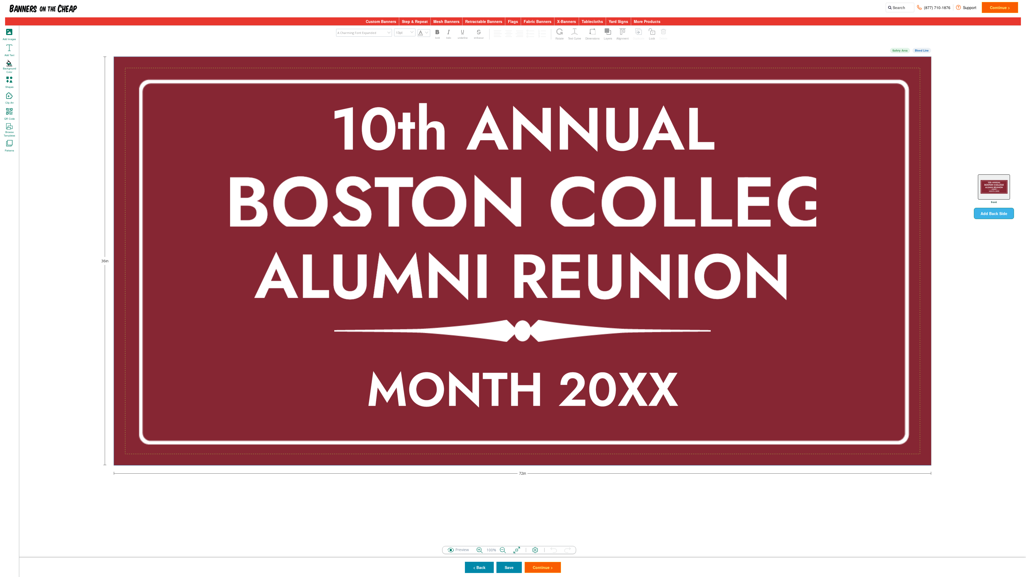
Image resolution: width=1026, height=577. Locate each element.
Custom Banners (381, 21)
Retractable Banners (483, 21)
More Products (647, 21)
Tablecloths (592, 21)
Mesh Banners (446, 21)
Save (509, 567)
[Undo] (553, 550)
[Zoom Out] (503, 550)
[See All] (517, 550)
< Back (479, 567)
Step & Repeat (415, 21)
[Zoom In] (479, 550)
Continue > (1000, 7)
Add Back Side (994, 213)
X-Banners (566, 21)
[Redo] (567, 550)
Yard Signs (618, 21)
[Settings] (535, 550)
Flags (513, 21)
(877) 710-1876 (937, 7)
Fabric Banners (537, 21)
